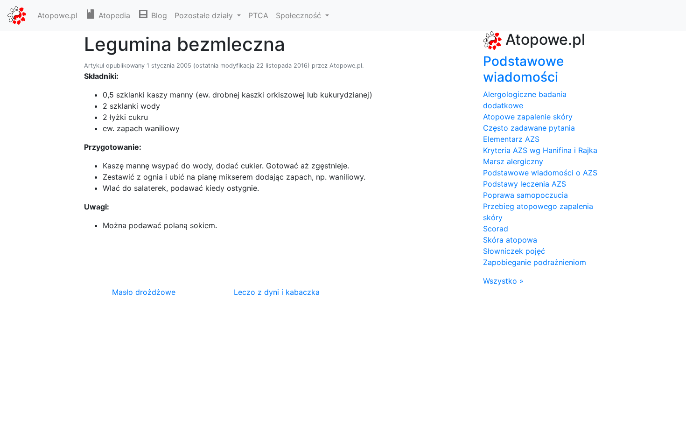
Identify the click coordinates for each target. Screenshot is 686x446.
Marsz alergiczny (513, 161)
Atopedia (113, 15)
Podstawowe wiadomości (523, 69)
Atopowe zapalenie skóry (528, 116)
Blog (158, 15)
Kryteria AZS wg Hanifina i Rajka (540, 150)
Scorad (495, 228)
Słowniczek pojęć (514, 251)
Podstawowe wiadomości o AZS (540, 172)
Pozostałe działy (205, 15)
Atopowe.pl (57, 15)
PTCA (258, 15)
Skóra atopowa (510, 239)
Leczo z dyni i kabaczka (277, 292)
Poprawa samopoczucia (525, 195)
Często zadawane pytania (529, 127)
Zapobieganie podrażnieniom (534, 262)
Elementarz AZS (511, 139)
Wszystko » (503, 281)
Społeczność (299, 15)
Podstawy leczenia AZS (524, 183)
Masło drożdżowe (143, 292)
